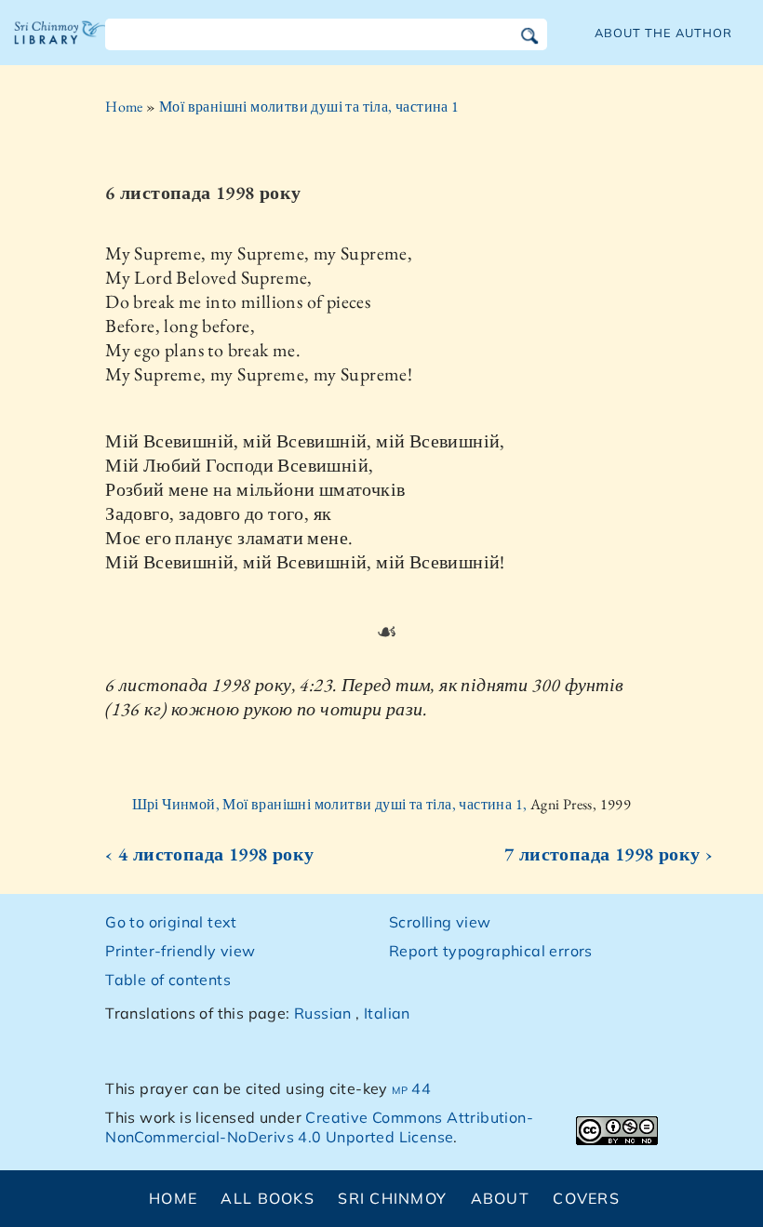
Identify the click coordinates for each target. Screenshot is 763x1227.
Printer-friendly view (180, 950)
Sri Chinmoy (392, 1198)
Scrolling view (440, 922)
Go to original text (171, 922)
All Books (268, 1198)
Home (124, 106)
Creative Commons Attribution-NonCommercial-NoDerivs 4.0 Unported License (319, 1127)
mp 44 (411, 1088)
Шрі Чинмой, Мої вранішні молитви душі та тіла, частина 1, (331, 804)
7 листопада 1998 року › (608, 854)
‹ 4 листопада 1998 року (209, 854)
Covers (586, 1198)
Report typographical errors (491, 950)
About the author (663, 32)
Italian (387, 1013)
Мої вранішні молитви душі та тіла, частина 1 (309, 106)
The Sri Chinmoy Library (60, 46)
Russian (323, 1013)
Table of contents (168, 979)
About (500, 1198)
